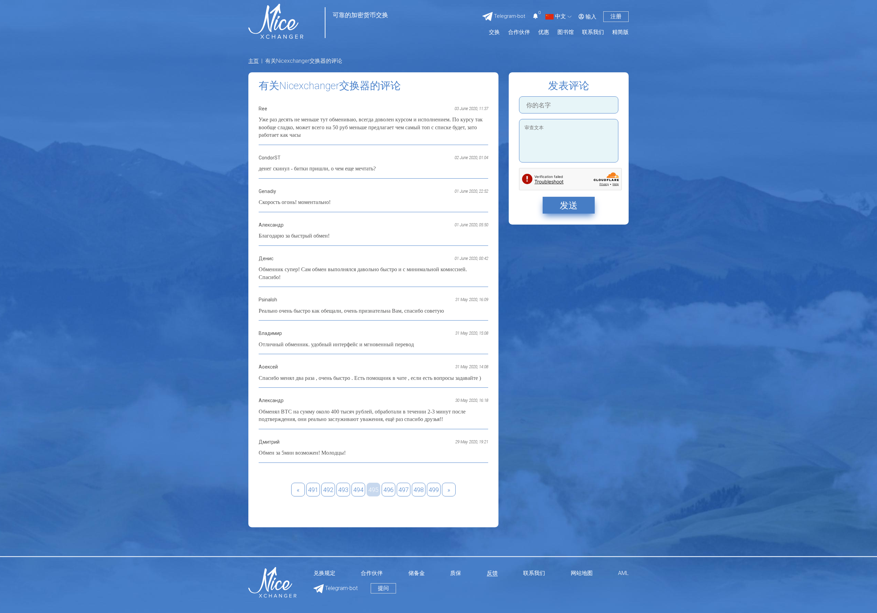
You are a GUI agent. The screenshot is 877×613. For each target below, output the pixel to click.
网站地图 (582, 573)
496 (388, 489)
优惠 (543, 32)
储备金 (416, 573)
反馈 (492, 573)
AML (623, 573)
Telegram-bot (341, 588)
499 (434, 489)
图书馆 (565, 32)
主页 (253, 61)
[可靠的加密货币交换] (275, 20)
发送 (569, 205)
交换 (494, 32)
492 (328, 489)
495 (373, 489)
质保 (455, 573)
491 (313, 489)
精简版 (620, 32)
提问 (383, 588)
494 (358, 489)
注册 (615, 16)
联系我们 (593, 32)
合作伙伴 (519, 32)
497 (403, 489)
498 (418, 489)
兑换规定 (324, 573)
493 (343, 489)
